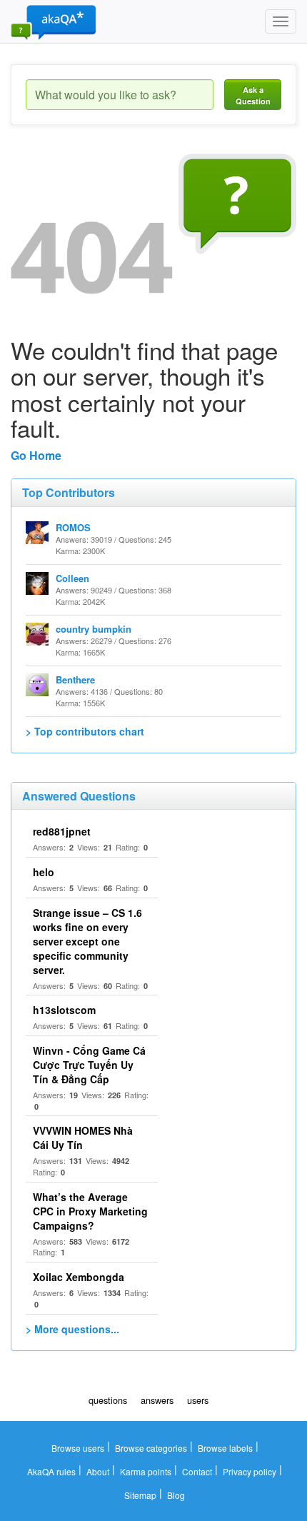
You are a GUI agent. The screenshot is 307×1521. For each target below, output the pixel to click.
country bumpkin (93, 629)
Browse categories (151, 1448)
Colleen (72, 578)
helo (43, 872)
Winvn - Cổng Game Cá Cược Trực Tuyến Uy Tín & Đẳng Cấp (89, 1064)
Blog (176, 1495)
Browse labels (225, 1448)
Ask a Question (253, 95)
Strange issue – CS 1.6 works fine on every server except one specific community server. (87, 941)
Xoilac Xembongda (78, 1277)
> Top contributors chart (85, 731)
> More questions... (72, 1329)
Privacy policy (249, 1471)
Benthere (75, 679)
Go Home (36, 455)
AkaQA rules (51, 1471)
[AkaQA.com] (53, 21)
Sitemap (140, 1495)
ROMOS (73, 527)
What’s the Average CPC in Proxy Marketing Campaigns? (90, 1211)
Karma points (145, 1471)
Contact (197, 1471)
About (97, 1471)
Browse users (77, 1448)
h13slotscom (64, 1010)
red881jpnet (62, 831)
